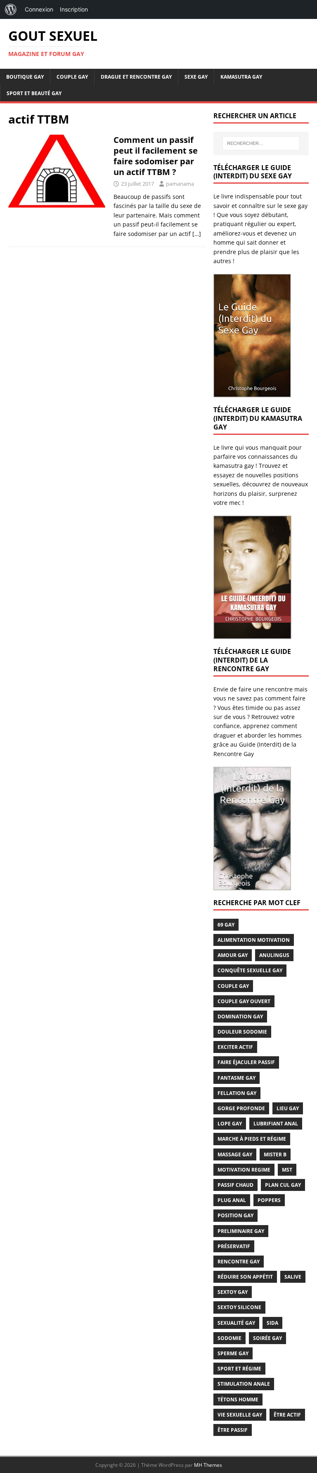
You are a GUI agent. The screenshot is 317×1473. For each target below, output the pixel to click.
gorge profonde (241, 1108)
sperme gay (233, 1353)
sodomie (229, 1338)
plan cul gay (283, 1184)
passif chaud (235, 1184)
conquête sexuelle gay (250, 970)
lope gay (230, 1123)
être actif (287, 1414)
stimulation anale (244, 1383)
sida (272, 1322)
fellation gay (237, 1093)
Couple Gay (72, 76)
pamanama (180, 183)
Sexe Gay (196, 76)
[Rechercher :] (261, 143)
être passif (233, 1429)
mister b (275, 1154)
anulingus (274, 955)
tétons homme (238, 1399)
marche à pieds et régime (252, 1138)
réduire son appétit (245, 1276)
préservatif (234, 1246)
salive (292, 1276)
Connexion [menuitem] (39, 9)
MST (287, 1169)
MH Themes (208, 1464)
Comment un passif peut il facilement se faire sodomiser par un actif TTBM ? (156, 155)
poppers (269, 1200)
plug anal (232, 1200)
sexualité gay (236, 1322)
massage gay (235, 1154)
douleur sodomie (242, 1031)
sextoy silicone (239, 1307)
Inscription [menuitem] (74, 9)
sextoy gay (233, 1292)
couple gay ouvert (244, 1001)
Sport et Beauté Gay (34, 93)
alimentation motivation (254, 939)
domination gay (240, 1016)
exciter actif (235, 1046)
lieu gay (288, 1108)
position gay (235, 1215)
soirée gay (267, 1338)
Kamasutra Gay (241, 76)
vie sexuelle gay (240, 1414)
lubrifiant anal (275, 1123)
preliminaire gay (241, 1231)
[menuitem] (10, 9)
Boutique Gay (25, 76)
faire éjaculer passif (246, 1062)
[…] (196, 234)
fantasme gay (236, 1077)
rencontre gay (239, 1261)
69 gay (226, 924)
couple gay (233, 986)
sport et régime (239, 1368)
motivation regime (244, 1169)
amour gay (233, 955)
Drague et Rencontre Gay (136, 76)
